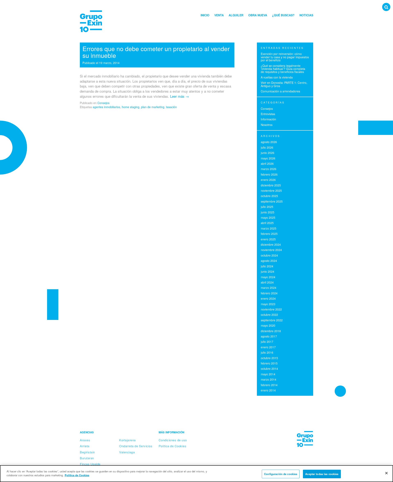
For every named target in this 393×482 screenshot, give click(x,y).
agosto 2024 (269, 261)
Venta (219, 15)
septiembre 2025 (272, 201)
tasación (171, 107)
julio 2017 (267, 342)
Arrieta (84, 446)
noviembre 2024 (271, 250)
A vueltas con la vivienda (277, 77)
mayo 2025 (268, 217)
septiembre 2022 (272, 320)
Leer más (179, 96)
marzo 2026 (268, 169)
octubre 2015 (269, 358)
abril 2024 (267, 282)
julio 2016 (267, 352)
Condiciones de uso (173, 440)
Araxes (85, 440)
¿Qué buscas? (283, 15)
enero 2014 (268, 390)
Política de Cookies (172, 446)
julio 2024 (267, 266)
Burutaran (87, 458)
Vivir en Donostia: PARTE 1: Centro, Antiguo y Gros (284, 84)
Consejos (103, 103)
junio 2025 (267, 212)
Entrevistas (268, 114)
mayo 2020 (268, 325)
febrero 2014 (269, 385)
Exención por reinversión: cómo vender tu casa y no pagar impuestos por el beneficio (285, 57)
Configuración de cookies (280, 474)
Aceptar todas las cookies (321, 474)
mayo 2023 (268, 304)
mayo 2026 (268, 158)
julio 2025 (267, 207)
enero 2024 (268, 298)
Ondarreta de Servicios (135, 446)
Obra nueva (257, 15)
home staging (130, 107)
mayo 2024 (268, 277)
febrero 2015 (269, 363)
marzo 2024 (268, 288)
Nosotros (266, 125)
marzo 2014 (268, 379)
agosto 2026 (269, 142)
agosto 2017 (269, 336)
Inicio (205, 15)
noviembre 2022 (271, 309)
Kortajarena (127, 440)
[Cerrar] (386, 473)
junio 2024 (267, 271)
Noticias (306, 15)
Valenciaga (127, 452)
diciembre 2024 (271, 244)
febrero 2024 (269, 293)
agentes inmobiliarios (106, 107)
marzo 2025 (268, 228)
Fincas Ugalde (90, 464)
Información (268, 119)
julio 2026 (267, 147)
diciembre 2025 (271, 185)
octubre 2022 (269, 315)
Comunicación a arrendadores (280, 91)
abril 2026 (267, 163)
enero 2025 (268, 239)
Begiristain (87, 452)
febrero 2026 (269, 174)
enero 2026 (268, 180)
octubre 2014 (269, 369)
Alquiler (236, 15)
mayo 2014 (268, 374)
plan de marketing (152, 107)
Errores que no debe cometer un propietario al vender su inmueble (156, 52)
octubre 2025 (269, 196)
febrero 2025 (269, 234)
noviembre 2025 (271, 190)
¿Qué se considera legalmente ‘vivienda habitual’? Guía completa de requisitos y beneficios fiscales (283, 69)
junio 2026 (267, 153)
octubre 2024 (269, 255)
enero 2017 (268, 347)
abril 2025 (267, 223)
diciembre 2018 (271, 331)
